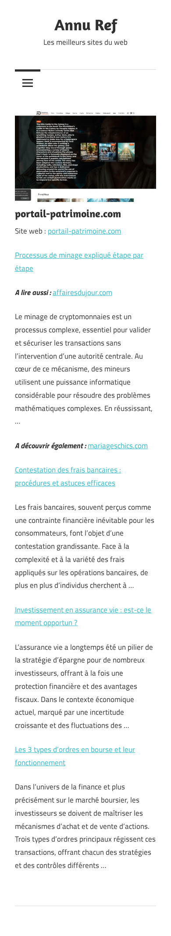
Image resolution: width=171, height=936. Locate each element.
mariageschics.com (118, 445)
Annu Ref (85, 24)
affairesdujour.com (82, 292)
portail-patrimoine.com (84, 231)
